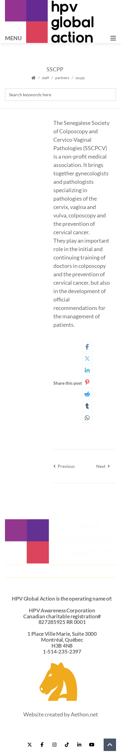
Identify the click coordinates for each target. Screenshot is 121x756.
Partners (62, 77)
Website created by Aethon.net (60, 714)
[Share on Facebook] (87, 347)
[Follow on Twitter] (29, 745)
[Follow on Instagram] (54, 745)
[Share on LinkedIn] (87, 370)
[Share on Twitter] (87, 359)
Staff (45, 77)
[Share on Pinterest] (87, 382)
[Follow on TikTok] (66, 745)
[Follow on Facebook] (42, 745)
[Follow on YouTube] (91, 745)
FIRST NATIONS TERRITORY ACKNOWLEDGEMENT (60, 584)
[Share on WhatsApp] (87, 418)
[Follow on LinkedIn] (79, 745)
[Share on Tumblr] (87, 406)
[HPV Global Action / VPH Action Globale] (49, 21)
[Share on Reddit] (87, 394)
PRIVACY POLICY (60, 570)
